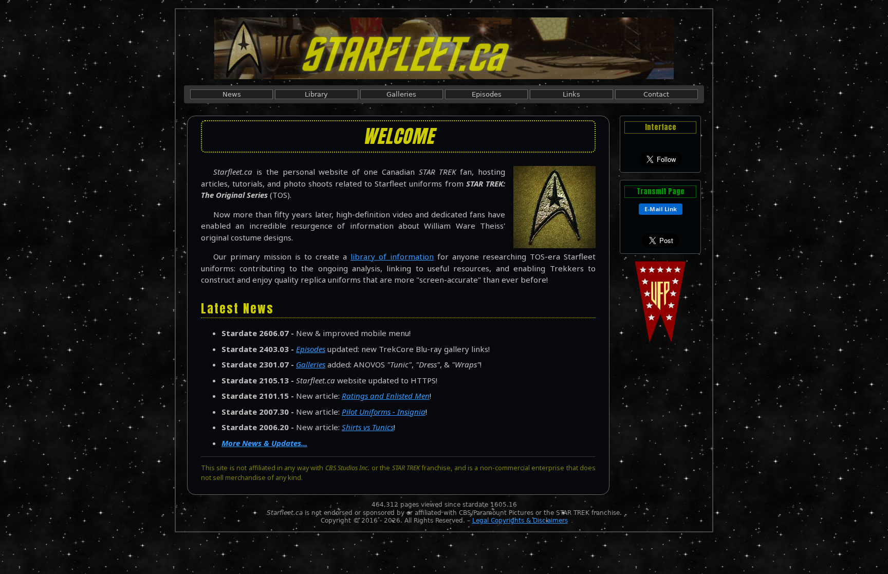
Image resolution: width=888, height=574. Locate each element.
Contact (656, 94)
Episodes (487, 94)
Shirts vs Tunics (368, 427)
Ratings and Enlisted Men (386, 396)
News (232, 94)
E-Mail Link (660, 209)
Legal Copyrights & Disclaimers (520, 520)
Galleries (401, 94)
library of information (392, 256)
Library (316, 94)
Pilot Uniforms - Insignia (383, 411)
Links (571, 94)
